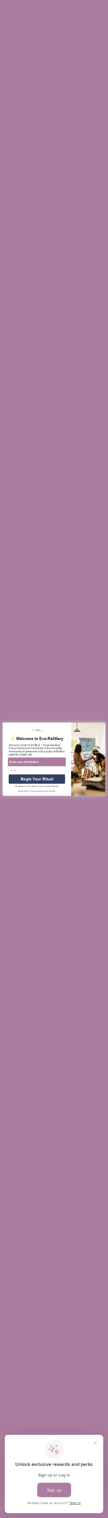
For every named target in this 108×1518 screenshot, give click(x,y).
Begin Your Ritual (37, 779)
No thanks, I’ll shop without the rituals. (37, 791)
